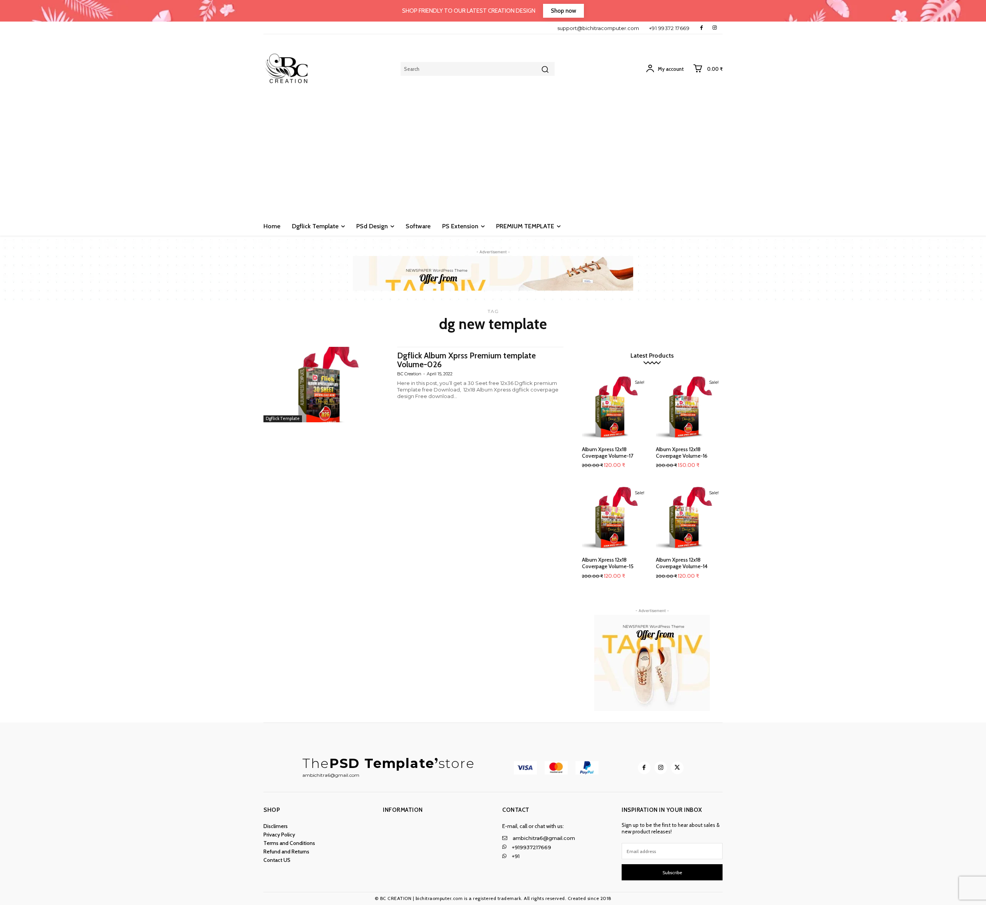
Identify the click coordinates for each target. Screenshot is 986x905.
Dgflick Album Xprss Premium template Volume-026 (466, 360)
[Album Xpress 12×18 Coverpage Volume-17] (615, 407)
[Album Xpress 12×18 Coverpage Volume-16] (689, 407)
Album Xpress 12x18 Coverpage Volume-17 (607, 452)
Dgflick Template (283, 418)
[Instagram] (714, 27)
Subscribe (672, 872)
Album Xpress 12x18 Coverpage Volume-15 (608, 563)
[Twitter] (677, 767)
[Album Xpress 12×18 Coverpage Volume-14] (689, 518)
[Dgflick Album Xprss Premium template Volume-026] (326, 384)
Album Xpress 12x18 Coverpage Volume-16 (682, 452)
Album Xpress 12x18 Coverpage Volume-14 (682, 563)
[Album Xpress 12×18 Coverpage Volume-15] (615, 518)
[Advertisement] (493, 159)
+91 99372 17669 (669, 28)
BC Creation (409, 373)
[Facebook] (701, 27)
